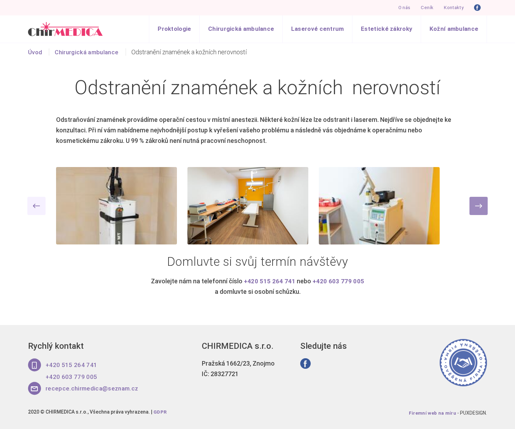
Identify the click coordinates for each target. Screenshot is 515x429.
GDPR (160, 415)
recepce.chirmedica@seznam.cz (94, 391)
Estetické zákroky (381, 30)
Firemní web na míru (432, 416)
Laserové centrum (309, 30)
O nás (401, 8)
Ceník (424, 8)
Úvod (35, 54)
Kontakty (452, 8)
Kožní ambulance (452, 30)
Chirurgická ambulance (229, 30)
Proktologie (160, 30)
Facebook (478, 8)
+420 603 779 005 (338, 283)
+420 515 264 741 (269, 283)
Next (478, 208)
